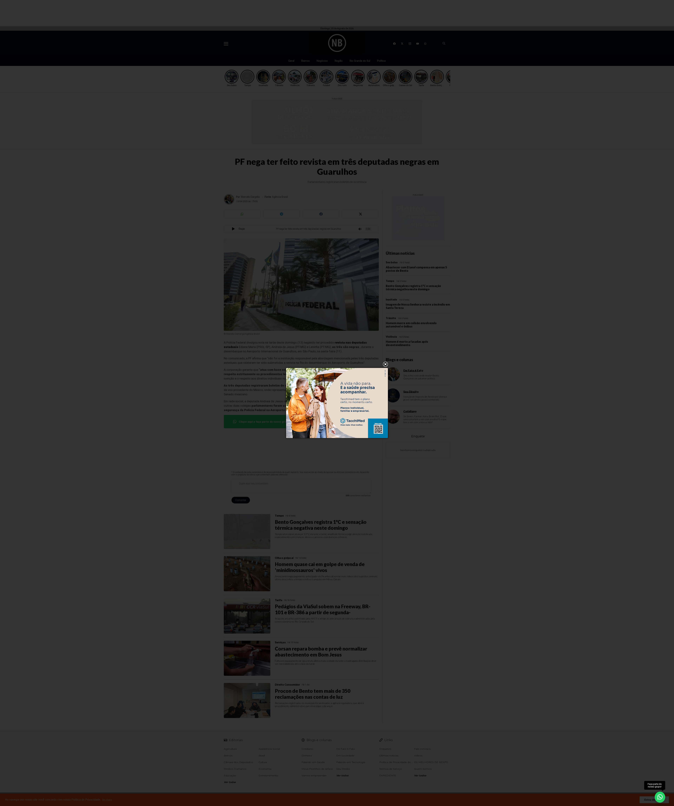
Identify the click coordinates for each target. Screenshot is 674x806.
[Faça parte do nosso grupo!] (660, 796)
